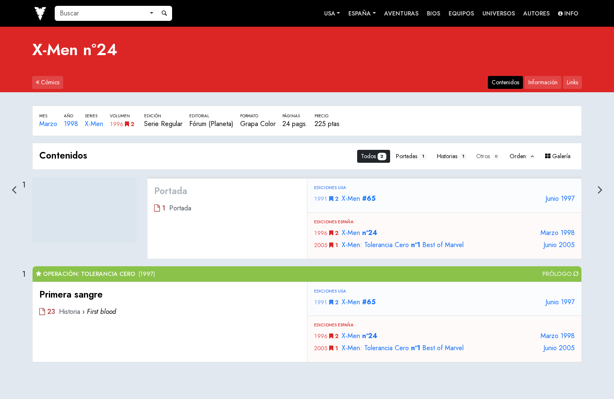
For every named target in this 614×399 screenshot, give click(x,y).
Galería (561, 156)
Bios (433, 13)
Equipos (461, 13)
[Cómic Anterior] (14, 189)
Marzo (48, 124)
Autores (536, 13)
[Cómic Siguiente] (600, 189)
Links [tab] (572, 82)
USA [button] (329, 13)
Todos (372, 156)
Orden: (519, 156)
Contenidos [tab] (505, 82)
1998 (71, 124)
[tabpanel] (307, 252)
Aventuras (401, 13)
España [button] (359, 13)
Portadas (410, 156)
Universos (498, 13)
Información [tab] (543, 82)
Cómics (49, 82)
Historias (450, 156)
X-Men (94, 124)
